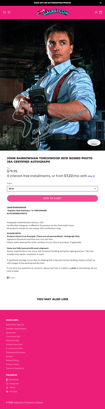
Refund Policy (12, 360)
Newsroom (11, 332)
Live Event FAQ (13, 336)
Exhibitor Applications (16, 328)
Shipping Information (15, 352)
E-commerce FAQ (14, 348)
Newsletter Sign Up (15, 325)
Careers (9, 356)
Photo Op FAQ (12, 340)
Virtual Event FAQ (14, 344)
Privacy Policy (12, 364)
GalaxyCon (19, 402)
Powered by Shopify (33, 402)
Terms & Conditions (15, 368)
